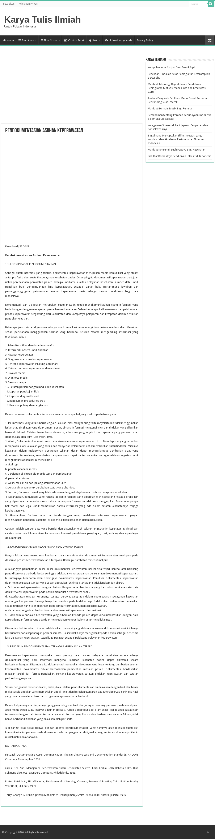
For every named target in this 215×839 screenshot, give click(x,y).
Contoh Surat (76, 40)
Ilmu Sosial (50, 40)
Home (10, 40)
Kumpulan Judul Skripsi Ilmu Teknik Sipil (171, 67)
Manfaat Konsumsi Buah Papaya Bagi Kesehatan (176, 149)
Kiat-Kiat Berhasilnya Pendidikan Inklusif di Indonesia (179, 156)
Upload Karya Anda (120, 40)
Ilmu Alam (28, 40)
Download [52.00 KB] (17, 246)
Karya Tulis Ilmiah (42, 19)
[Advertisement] (72, 90)
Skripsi (96, 40)
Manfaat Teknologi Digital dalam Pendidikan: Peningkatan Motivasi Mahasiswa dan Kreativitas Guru (177, 88)
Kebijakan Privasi (28, 3)
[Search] (211, 4)
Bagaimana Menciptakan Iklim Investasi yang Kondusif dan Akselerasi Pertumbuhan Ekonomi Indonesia (176, 139)
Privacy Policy (145, 40)
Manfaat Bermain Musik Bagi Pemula (170, 108)
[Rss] (207, 832)
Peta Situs (8, 3)
